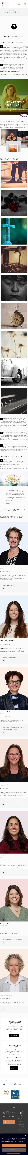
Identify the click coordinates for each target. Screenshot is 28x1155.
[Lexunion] (20, 1084)
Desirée (2, 792)
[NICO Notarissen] (8, 1084)
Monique (2, 720)
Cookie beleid (10, 1153)
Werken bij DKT (21, 1130)
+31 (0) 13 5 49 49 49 (5, 716)
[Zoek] (25, 4)
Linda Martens (3, 855)
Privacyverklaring (16, 1153)
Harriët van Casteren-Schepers (8, 567)
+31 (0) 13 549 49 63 (5, 860)
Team (21, 1121)
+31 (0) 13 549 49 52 (5, 788)
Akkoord (14, 1145)
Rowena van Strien (5, 923)
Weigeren (14, 1150)
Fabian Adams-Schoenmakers (8, 640)
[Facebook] (7, 1116)
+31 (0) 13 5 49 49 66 (5, 998)
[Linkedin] (4, 1116)
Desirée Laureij (4, 784)
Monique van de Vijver (6, 711)
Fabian (1, 648)
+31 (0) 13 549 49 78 (5, 644)
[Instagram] (9, 1116)
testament (8, 53)
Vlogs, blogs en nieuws (21, 1125)
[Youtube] (13, 1116)
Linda (1, 864)
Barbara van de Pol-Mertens (7, 994)
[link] (8, 1084)
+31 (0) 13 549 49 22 (5, 571)
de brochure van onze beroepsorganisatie (9, 71)
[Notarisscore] (6, 1092)
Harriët (1, 575)
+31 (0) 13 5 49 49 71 (5, 928)
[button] (26, 1135)
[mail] (3, 588)
